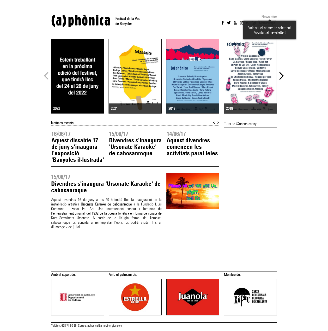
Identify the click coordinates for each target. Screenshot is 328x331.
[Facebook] (222, 22)
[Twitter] (228, 22)
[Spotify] (241, 22)
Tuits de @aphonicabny (240, 123)
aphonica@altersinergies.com (104, 326)
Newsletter (269, 16)
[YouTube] (235, 22)
